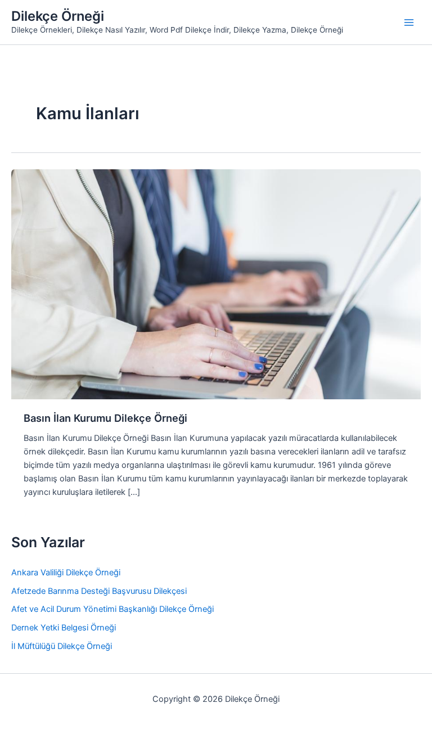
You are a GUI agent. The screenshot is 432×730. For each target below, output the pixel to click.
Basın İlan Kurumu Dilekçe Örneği (105, 418)
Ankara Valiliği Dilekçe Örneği (65, 572)
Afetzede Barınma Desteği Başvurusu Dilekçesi (99, 591)
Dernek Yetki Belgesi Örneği (63, 628)
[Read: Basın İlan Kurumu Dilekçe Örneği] (216, 284)
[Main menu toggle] (409, 22)
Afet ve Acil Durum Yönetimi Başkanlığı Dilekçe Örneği (112, 609)
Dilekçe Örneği (57, 16)
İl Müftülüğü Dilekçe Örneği (61, 646)
